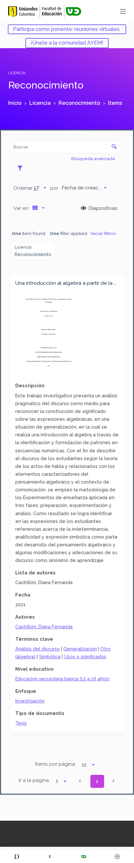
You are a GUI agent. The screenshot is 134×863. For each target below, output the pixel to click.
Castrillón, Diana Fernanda (44, 626)
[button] (80, 781)
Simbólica (49, 656)
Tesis (21, 723)
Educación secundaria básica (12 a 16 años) (62, 678)
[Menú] (123, 11)
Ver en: (22, 208)
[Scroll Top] (117, 856)
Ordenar (23, 188)
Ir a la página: (34, 780)
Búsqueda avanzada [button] (93, 158)
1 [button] (97, 781)
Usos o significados (85, 656)
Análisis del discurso (37, 648)
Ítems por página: (55, 764)
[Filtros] (21, 167)
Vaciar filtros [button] (103, 233)
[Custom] (16, 856)
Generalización (80, 648)
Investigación (30, 701)
